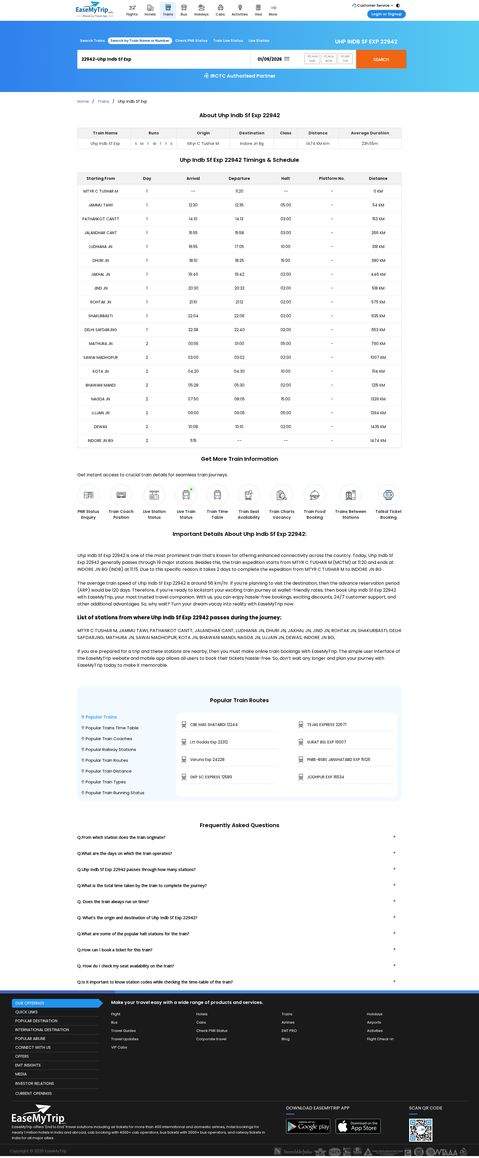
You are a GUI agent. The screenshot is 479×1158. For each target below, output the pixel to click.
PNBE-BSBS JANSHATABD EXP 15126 (338, 759)
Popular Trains (101, 717)
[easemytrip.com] (94, 10)
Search (381, 59)
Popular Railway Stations (111, 749)
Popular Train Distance (109, 771)
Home (83, 101)
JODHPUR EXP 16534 (325, 777)
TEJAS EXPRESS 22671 (326, 724)
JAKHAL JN (100, 274)
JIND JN (101, 288)
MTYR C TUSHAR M (100, 191)
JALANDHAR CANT (100, 233)
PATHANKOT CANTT (100, 219)
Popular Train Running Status (115, 793)
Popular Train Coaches (109, 739)
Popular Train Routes (107, 760)
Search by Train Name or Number (140, 40)
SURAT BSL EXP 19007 (326, 742)
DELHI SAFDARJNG (101, 330)
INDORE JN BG (100, 440)
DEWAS (100, 427)
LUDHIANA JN (100, 246)
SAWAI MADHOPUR (100, 357)
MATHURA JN (101, 343)
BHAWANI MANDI (101, 385)
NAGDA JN (100, 399)
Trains (103, 101)
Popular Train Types (106, 782)
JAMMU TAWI (100, 205)
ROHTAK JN (100, 302)
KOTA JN (101, 371)
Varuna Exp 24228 (207, 759)
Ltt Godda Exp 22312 (209, 742)
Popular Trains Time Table (112, 728)
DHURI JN (101, 260)
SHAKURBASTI (100, 316)
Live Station (259, 40)
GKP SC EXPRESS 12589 (211, 777)
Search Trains (92, 40)
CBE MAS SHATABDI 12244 (214, 724)
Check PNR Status (191, 40)
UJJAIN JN (100, 413)
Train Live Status (228, 40)
